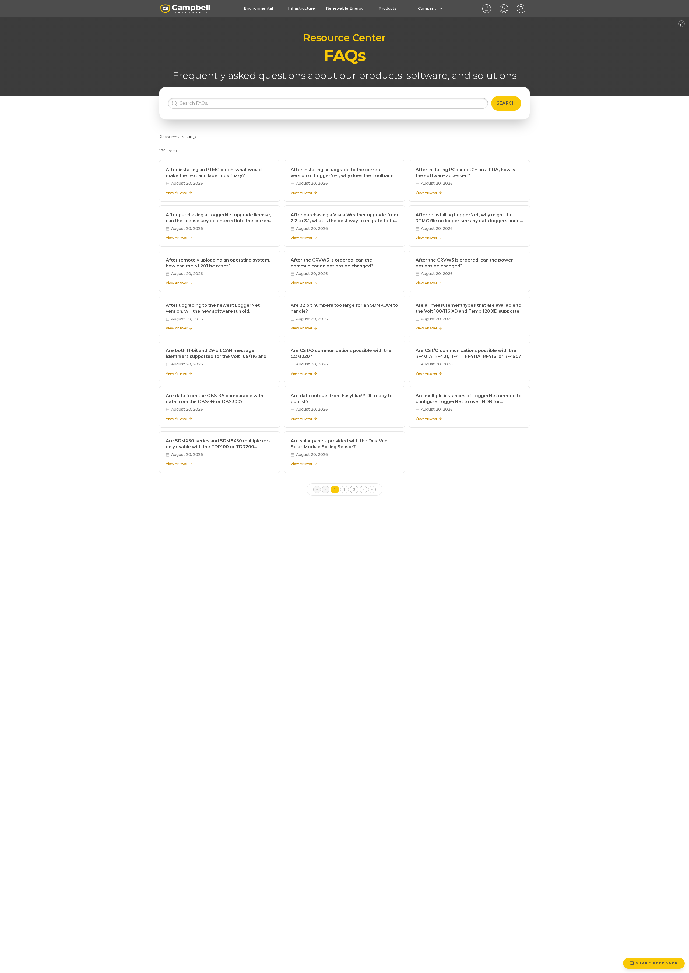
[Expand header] (681, 23)
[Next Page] (363, 489)
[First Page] (317, 489)
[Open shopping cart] (486, 8)
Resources (169, 137)
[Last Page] (372, 489)
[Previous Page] (325, 489)
